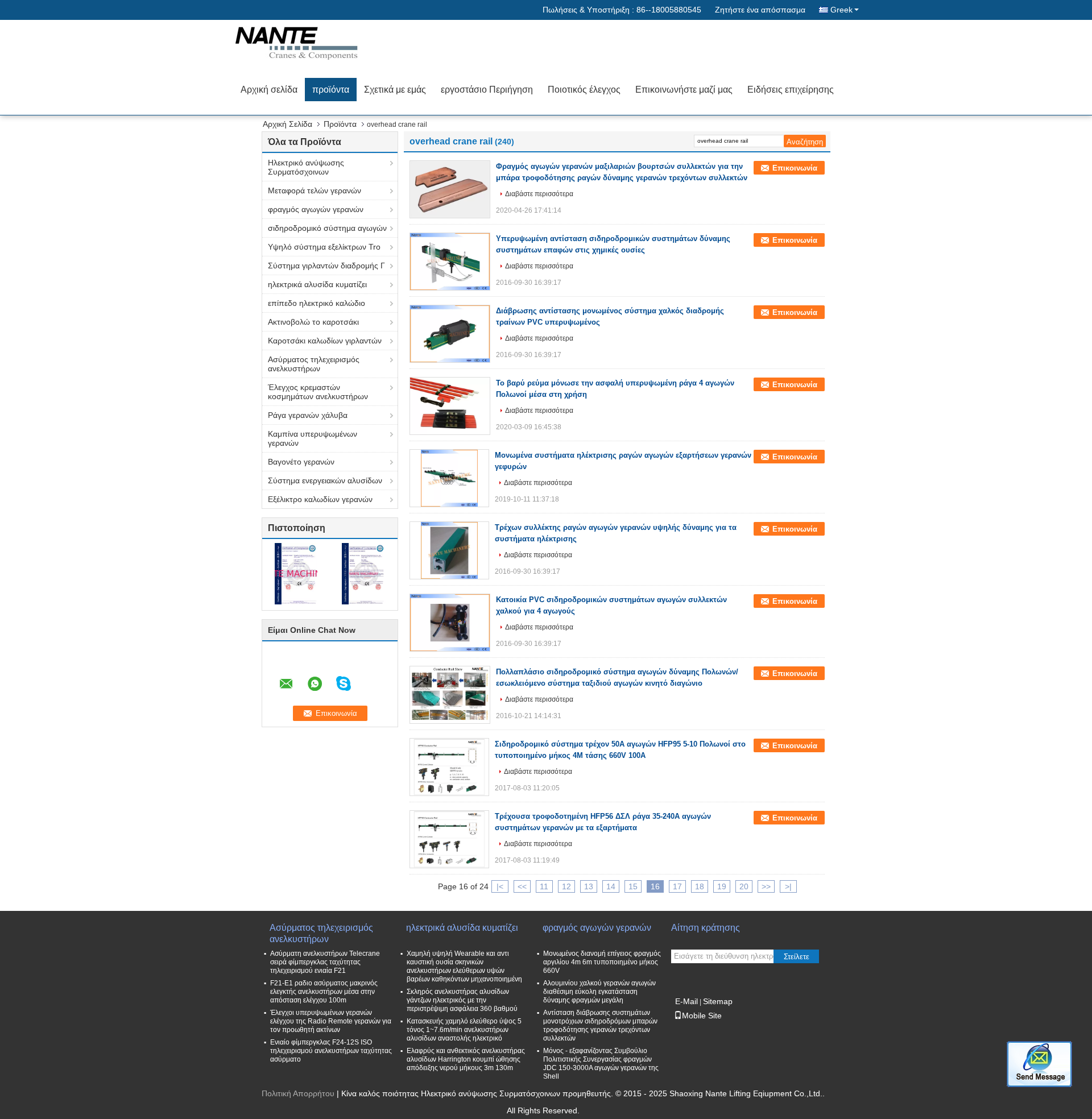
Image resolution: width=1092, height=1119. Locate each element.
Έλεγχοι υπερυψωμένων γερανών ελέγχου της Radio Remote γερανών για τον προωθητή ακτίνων (330, 1021)
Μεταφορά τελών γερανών (314, 190)
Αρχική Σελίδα (287, 124)
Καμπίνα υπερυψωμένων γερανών (312, 438)
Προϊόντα (340, 124)
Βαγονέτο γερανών (301, 461)
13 (588, 886)
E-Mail (686, 1001)
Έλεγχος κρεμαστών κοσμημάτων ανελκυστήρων (318, 392)
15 (633, 886)
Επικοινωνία (794, 168)
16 (655, 886)
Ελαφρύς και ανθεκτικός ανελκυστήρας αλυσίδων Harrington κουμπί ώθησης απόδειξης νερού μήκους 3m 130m (466, 1059)
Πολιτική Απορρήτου (298, 1093)
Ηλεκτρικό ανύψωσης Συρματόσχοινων (306, 167)
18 (699, 886)
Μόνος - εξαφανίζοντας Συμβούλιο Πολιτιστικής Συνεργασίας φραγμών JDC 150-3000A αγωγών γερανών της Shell (601, 1063)
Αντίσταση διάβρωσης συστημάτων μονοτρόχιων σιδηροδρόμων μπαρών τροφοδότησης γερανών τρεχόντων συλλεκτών (600, 1025)
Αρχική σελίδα (269, 89)
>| (788, 886)
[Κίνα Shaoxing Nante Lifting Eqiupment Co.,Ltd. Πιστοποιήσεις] (296, 573)
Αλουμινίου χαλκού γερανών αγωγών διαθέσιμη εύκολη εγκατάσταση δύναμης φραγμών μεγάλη (599, 991)
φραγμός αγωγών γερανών (315, 209)
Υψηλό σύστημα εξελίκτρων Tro (324, 246)
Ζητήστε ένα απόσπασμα (760, 9)
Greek (841, 9)
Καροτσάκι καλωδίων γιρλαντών (325, 340)
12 (566, 886)
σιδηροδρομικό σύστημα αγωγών (327, 228)
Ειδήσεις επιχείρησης (790, 89)
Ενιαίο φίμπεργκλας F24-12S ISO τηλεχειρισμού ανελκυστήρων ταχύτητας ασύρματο (331, 1050)
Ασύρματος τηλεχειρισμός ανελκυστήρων (313, 364)
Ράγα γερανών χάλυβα (308, 415)
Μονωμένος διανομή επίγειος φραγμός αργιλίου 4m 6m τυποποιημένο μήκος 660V (602, 962)
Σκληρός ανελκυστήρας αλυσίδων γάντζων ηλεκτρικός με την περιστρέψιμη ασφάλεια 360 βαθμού (462, 1000)
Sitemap (718, 1001)
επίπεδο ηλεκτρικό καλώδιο (316, 303)
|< (500, 886)
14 (610, 886)
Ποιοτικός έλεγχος (584, 89)
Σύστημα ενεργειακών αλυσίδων (325, 480)
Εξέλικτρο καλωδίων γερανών (320, 499)
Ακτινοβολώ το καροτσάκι (313, 321)
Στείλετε (796, 956)
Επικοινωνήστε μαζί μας (684, 89)
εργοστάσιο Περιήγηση (487, 89)
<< (522, 886)
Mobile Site (702, 1015)
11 (544, 886)
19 (721, 886)
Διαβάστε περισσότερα (539, 194)
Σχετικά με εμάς (395, 89)
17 (677, 886)
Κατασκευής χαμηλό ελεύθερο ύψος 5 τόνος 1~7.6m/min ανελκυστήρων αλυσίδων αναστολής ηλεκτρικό (464, 1029)
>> (766, 886)
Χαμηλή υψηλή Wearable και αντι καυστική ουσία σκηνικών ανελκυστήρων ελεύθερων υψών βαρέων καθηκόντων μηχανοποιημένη (464, 966)
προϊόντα (330, 89)
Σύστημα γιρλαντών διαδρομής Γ (326, 265)
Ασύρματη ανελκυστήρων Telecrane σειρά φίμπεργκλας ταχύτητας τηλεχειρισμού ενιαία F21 (325, 962)
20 (743, 886)
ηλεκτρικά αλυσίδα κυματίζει (317, 284)
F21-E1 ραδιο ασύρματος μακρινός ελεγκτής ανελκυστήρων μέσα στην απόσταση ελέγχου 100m (324, 991)
